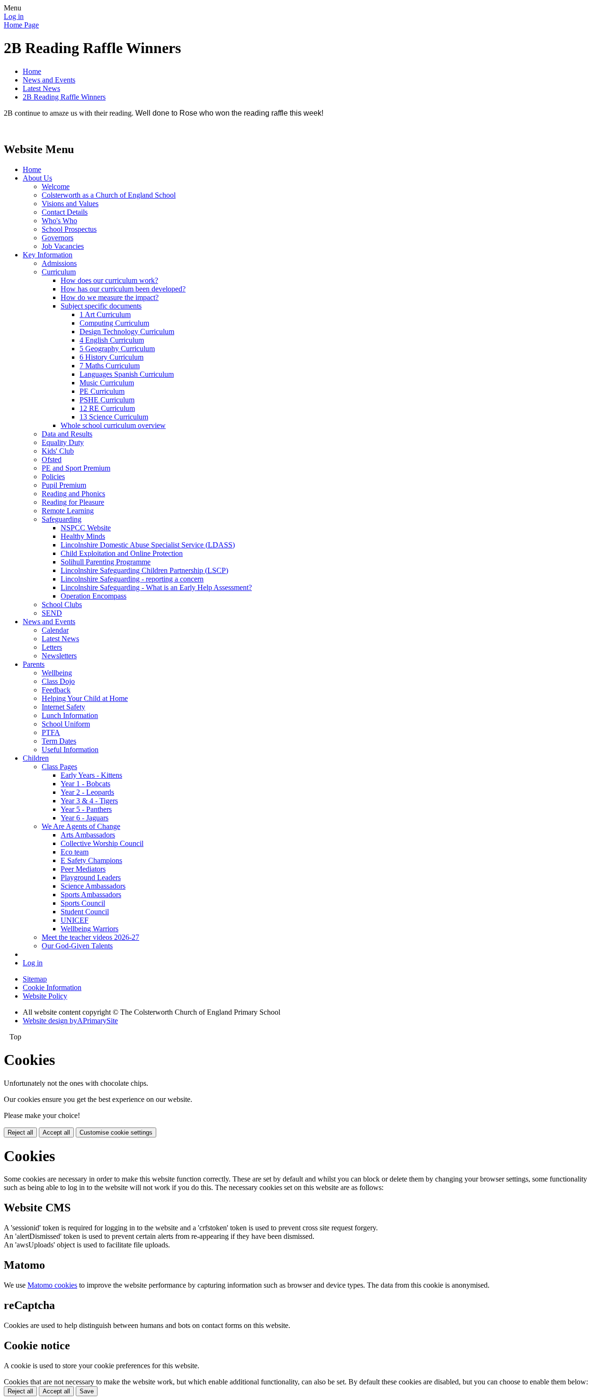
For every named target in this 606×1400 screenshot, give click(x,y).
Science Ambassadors (93, 886)
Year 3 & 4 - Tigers (89, 801)
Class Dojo (58, 681)
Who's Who (59, 221)
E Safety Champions (91, 860)
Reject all (20, 1132)
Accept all (56, 1132)
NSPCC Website (86, 528)
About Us (37, 178)
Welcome (56, 186)
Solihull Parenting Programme (106, 562)
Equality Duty (63, 442)
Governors (57, 238)
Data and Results (67, 434)
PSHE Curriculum (107, 400)
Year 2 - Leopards (87, 792)
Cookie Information (52, 987)
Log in (14, 16)
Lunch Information (70, 715)
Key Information (47, 255)
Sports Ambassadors (91, 895)
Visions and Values (70, 204)
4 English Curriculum (112, 340)
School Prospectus (69, 229)
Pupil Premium (64, 485)
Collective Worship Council (102, 843)
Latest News (41, 88)
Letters (52, 647)
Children (36, 758)
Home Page (21, 25)
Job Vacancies (63, 246)
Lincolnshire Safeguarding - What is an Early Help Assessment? (156, 587)
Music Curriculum (107, 383)
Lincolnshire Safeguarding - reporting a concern (132, 579)
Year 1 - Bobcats (85, 784)
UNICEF (75, 920)
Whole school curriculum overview (113, 425)
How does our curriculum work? (109, 280)
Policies (53, 477)
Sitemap (35, 979)
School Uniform (66, 724)
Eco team (75, 852)
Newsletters (59, 656)
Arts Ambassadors (88, 835)
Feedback (56, 690)
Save (87, 1391)
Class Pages (59, 767)
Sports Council (83, 903)
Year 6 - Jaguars (84, 818)
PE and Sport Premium (76, 468)
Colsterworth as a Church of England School (109, 195)
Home (32, 71)
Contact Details (65, 212)
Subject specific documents (101, 306)
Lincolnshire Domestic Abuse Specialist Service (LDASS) (148, 545)
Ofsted (52, 459)
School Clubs (62, 604)
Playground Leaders (91, 877)
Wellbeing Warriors (89, 929)
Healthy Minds (83, 536)
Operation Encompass (93, 596)
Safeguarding (61, 519)
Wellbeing (57, 673)
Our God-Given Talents (77, 946)
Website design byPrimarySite (70, 1021)
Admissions (59, 263)
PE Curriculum (102, 391)
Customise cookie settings (116, 1132)
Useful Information (70, 749)
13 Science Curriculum (114, 417)
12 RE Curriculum (107, 408)
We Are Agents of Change (81, 826)
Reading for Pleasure (73, 502)
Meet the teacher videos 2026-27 (90, 937)
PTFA (51, 732)
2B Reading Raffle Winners (64, 97)
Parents (34, 664)
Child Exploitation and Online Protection (122, 553)
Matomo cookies (52, 1285)
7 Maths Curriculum (110, 366)
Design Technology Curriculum (127, 331)
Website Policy (45, 996)
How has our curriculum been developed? (123, 289)
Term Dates (59, 741)
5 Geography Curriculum (117, 349)
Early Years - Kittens (91, 775)
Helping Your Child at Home (85, 698)
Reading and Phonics (73, 494)
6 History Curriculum (111, 357)
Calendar (55, 630)
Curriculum (59, 272)
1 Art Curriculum (105, 314)
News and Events (49, 80)
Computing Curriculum (114, 323)
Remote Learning (68, 511)
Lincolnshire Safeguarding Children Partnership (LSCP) (144, 570)
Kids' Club (58, 451)
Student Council (85, 912)
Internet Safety (63, 707)
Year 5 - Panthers (86, 809)
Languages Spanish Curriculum (127, 374)
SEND (52, 613)
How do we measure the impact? (110, 297)
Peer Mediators (83, 869)
